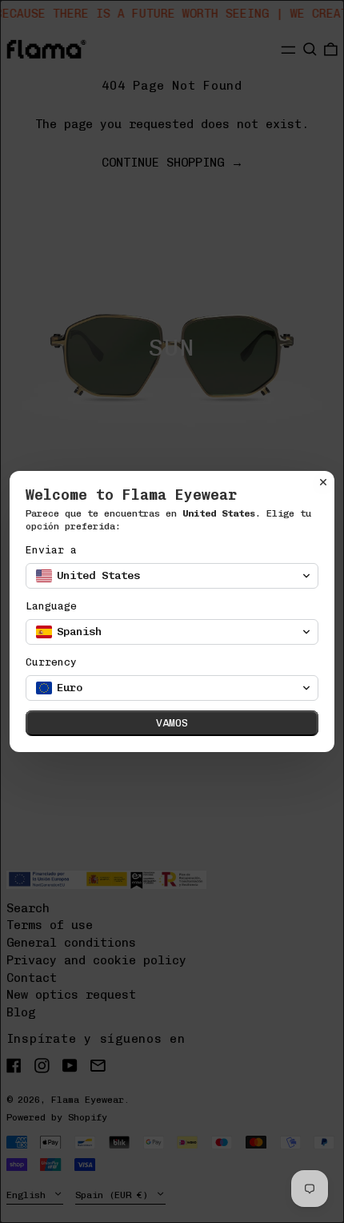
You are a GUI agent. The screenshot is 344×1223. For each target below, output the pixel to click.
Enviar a (51, 550)
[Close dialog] (323, 482)
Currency (51, 662)
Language (51, 606)
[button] (172, 576)
